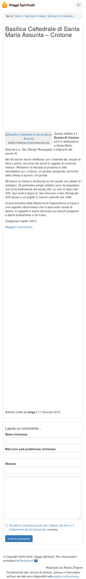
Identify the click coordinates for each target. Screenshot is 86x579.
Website (10, 464)
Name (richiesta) (16, 434)
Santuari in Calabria (59, 16)
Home (18, 16)
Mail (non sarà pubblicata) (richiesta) (30, 449)
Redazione (26, 560)
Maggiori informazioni (18, 227)
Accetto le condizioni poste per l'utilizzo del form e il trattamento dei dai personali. (41, 527)
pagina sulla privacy (66, 576)
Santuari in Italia (35, 16)
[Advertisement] (43, 84)
